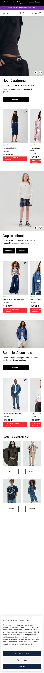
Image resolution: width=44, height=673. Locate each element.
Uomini (32, 471)
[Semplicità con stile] (22, 346)
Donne (12, 471)
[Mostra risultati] (8, 13)
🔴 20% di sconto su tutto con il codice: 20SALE (22, 7)
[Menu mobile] (4, 13)
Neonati (32, 509)
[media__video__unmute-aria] (40, 72)
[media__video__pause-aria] (36, 72)
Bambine (8, 251)
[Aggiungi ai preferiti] (25, 112)
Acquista (15, 99)
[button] (38, 130)
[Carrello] (40, 13)
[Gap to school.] (22, 213)
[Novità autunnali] (22, 60)
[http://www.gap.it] (22, 13)
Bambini (22, 251)
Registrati (31, 2)
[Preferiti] (36, 13)
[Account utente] (31, 13)
